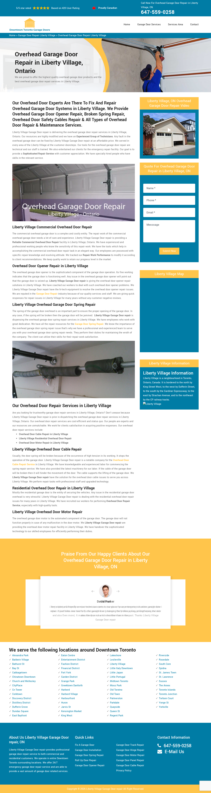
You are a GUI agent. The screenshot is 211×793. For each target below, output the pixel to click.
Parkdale (114, 702)
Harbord (65, 690)
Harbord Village (69, 694)
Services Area (175, 24)
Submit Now (169, 251)
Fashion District (69, 664)
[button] (95, 591)
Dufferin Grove (20, 707)
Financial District (70, 668)
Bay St (15, 668)
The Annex (164, 685)
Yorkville (163, 707)
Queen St (115, 711)
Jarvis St (66, 707)
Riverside (164, 655)
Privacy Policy (123, 770)
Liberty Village (117, 664)
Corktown (17, 694)
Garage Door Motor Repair (130, 755)
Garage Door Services (149, 24)
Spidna (162, 668)
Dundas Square (20, 711)
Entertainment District (73, 659)
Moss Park (115, 685)
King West (66, 715)
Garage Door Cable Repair (130, 765)
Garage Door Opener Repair (90, 765)
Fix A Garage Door (84, 745)
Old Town (115, 694)
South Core (165, 664)
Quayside (115, 707)
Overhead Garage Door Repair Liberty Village (82, 35)
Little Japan (116, 672)
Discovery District (21, 698)
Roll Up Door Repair (85, 760)
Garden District (69, 677)
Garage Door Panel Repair (130, 760)
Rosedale (164, 659)
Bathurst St (18, 664)
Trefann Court (166, 698)
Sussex (163, 681)
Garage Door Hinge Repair (130, 750)
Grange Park (67, 681)
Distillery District (21, 702)
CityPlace (17, 685)
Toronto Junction (168, 694)
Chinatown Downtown (23, 677)
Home (127, 24)
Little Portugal (117, 677)
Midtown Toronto (119, 681)
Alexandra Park (20, 655)
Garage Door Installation (88, 750)
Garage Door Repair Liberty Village (36, 35)
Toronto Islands (167, 690)
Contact (194, 24)
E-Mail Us (174, 752)
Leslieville (115, 659)
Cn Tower (17, 690)
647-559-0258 (158, 12)
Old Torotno (116, 690)
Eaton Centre (68, 655)
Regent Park (116, 715)
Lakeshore (115, 655)
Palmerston (116, 698)
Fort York (66, 672)
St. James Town (167, 672)
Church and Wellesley (24, 681)
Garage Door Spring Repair (89, 755)
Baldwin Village (20, 659)
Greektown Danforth (72, 685)
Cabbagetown (19, 672)
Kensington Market (71, 711)
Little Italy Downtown (121, 668)
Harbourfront (68, 698)
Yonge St (164, 702)
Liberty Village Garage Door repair (104, 789)
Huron (64, 702)
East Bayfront (19, 715)
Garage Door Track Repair (130, 745)
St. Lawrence (166, 677)
